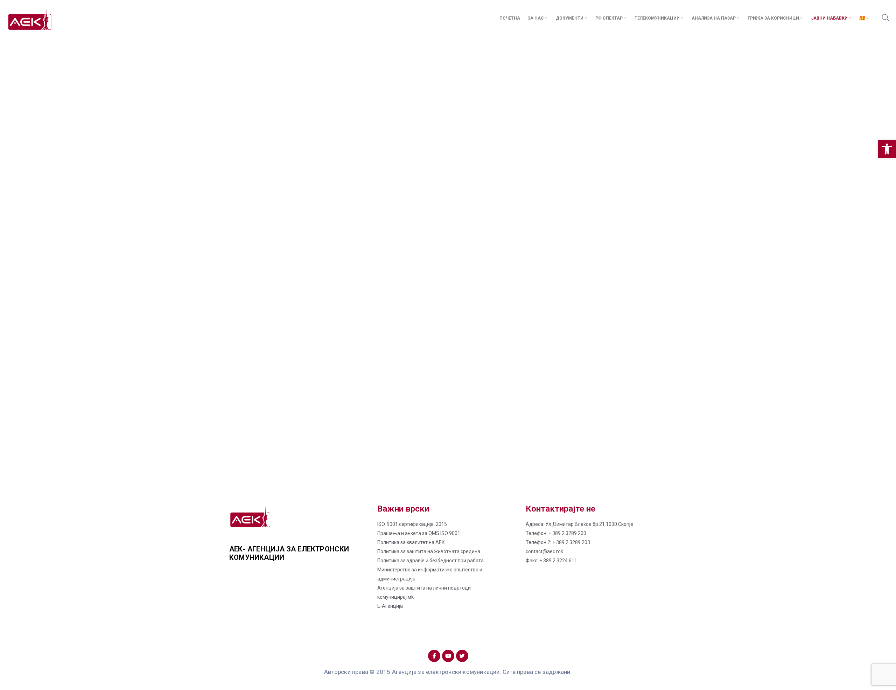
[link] (887, 149)
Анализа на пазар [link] (714, 18)
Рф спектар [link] (609, 18)
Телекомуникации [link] (657, 18)
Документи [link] (569, 18)
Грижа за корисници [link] (773, 18)
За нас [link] (536, 18)
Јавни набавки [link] (829, 18)
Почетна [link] (509, 18)
